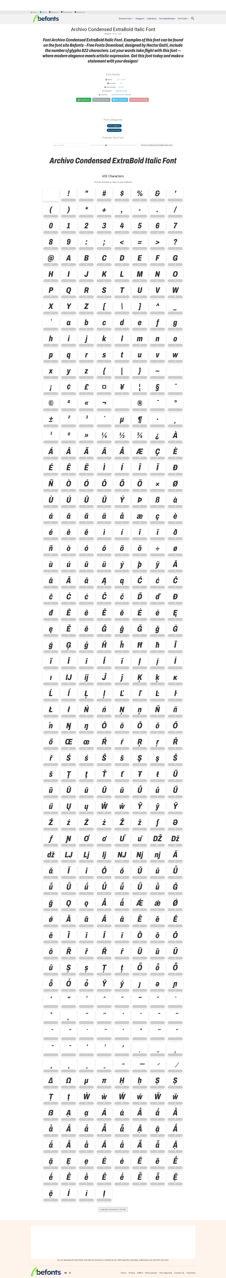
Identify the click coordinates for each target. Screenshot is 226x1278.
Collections (152, 18)
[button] (192, 19)
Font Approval (165, 1273)
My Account (55, 12)
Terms (123, 1273)
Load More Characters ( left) (113, 1209)
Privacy (132, 1273)
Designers (139, 18)
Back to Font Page (140, 100)
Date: (110, 79)
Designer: (108, 91)
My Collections (67, 12)
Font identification (167, 18)
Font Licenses (151, 1273)
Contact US (179, 1273)
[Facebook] (70, 1273)
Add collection (120, 100)
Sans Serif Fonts (114, 130)
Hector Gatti (117, 34)
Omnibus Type (121, 91)
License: (104, 94)
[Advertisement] (113, 1242)
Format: (112, 83)
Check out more (102, 100)
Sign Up (43, 12)
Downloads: (111, 87)
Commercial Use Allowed (121, 94)
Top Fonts (191, 1273)
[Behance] (66, 1273)
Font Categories (114, 126)
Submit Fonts (81, 12)
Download (84, 100)
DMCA (140, 1273)
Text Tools (182, 18)
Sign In (34, 12)
